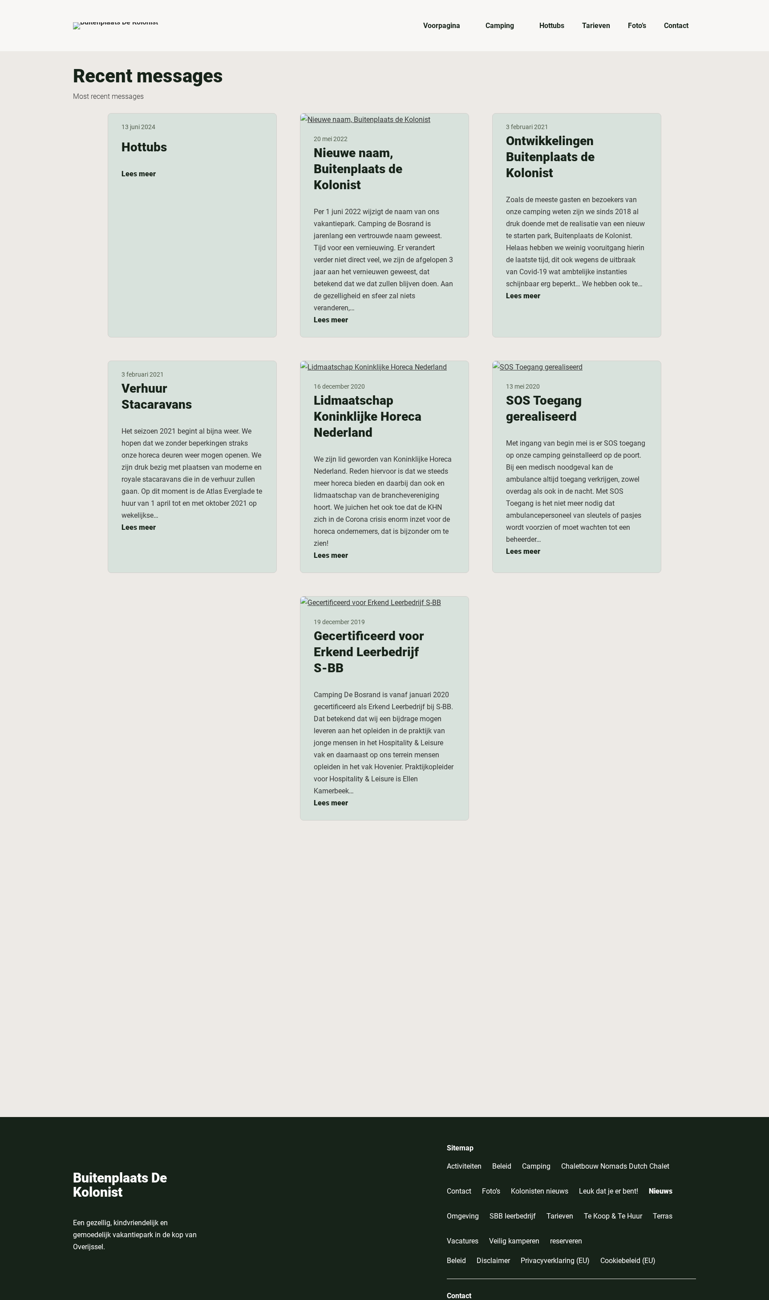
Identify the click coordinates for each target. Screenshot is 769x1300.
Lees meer (138, 174)
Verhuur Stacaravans (156, 396)
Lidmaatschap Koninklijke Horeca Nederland (367, 416)
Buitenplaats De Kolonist (120, 1185)
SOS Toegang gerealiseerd (544, 408)
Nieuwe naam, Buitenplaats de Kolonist (358, 169)
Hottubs (144, 147)
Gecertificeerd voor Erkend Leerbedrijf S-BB (369, 652)
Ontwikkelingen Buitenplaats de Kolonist (550, 157)
